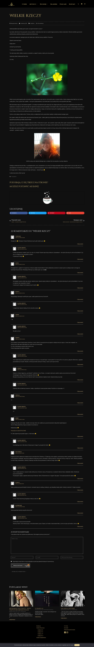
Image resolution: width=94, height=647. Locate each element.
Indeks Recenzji (40, 627)
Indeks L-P (40, 633)
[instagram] (67, 632)
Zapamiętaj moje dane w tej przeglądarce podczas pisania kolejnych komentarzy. (33, 561)
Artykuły (32, 4)
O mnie (24, 4)
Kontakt (72, 4)
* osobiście (32, 23)
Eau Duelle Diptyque (68, 608)
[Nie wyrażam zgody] (92, 645)
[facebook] (65, 632)
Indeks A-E (40, 630)
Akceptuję (77, 645)
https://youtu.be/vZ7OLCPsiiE (18, 430)
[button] (78, 4)
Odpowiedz (80, 244)
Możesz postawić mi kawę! (24, 186)
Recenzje (43, 4)
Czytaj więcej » (12, 619)
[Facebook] (81, 3)
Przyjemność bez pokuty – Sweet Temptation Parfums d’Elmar (20, 609)
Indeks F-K (40, 632)
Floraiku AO (39, 608)
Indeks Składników (41, 637)
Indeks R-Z (40, 635)
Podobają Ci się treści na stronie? (29, 182)
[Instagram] (84, 3)
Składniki (53, 4)
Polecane (63, 4)
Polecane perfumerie (69, 629)
